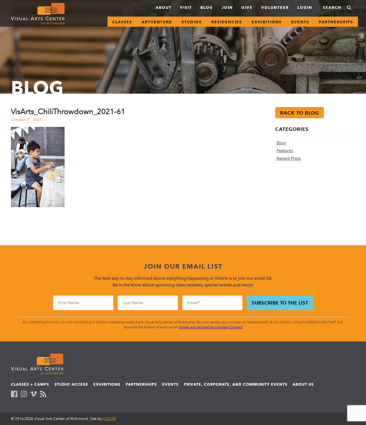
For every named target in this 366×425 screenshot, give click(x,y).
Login (304, 7)
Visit (186, 7)
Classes (122, 22)
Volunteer (275, 7)
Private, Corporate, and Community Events (235, 384)
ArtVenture (157, 22)
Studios (192, 22)
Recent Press (289, 158)
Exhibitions (267, 22)
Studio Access (71, 384)
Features (285, 150)
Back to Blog (299, 113)
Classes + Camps (30, 384)
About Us (303, 384)
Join (227, 7)
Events (300, 22)
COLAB (109, 418)
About (163, 7)
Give (247, 7)
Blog (206, 7)
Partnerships (336, 22)
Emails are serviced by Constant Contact (210, 327)
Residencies (226, 22)
